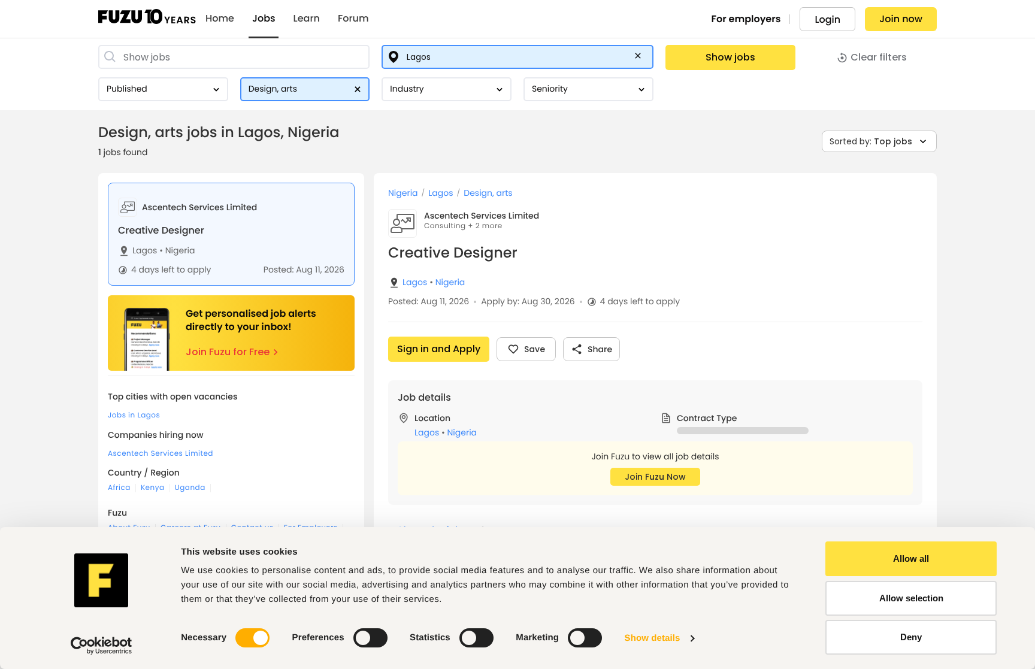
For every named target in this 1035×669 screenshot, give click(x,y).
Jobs (264, 18)
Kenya (153, 488)
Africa (119, 488)
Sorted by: (871, 141)
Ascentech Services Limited (160, 454)
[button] (640, 58)
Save (534, 349)
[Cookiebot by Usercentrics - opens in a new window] (101, 646)
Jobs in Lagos (134, 415)
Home (219, 18)
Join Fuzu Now (655, 477)
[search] (234, 57)
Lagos (144, 250)
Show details (652, 638)
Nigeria (177, 250)
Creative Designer (161, 230)
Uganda (190, 488)
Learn (306, 18)
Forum (353, 18)
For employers (746, 19)
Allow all (911, 558)
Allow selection (911, 598)
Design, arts (488, 193)
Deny (911, 637)
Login (827, 19)
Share (600, 349)
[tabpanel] (655, 421)
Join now (900, 19)
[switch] (370, 637)
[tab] (231, 234)
